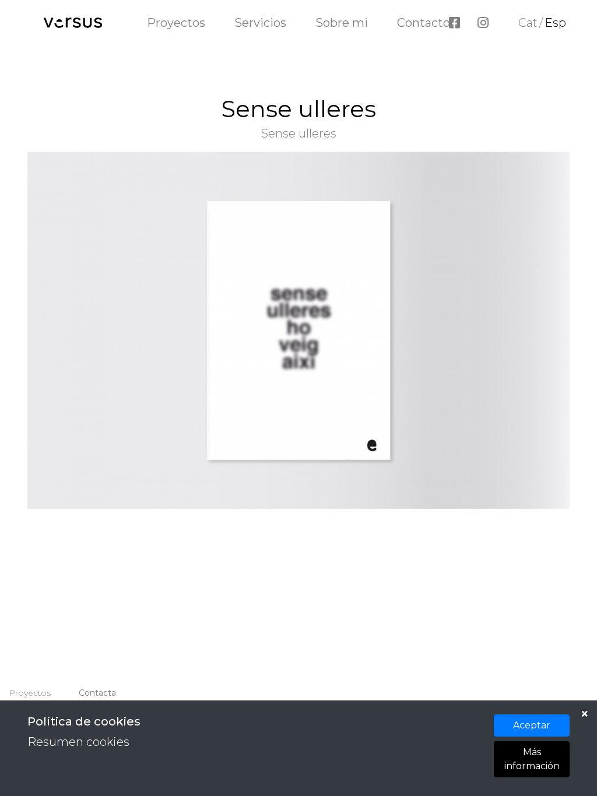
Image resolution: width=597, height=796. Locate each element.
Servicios (260, 23)
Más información (532, 759)
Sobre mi (341, 23)
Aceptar (531, 725)
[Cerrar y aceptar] (585, 714)
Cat (528, 23)
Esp (555, 23)
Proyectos (176, 23)
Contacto (423, 23)
